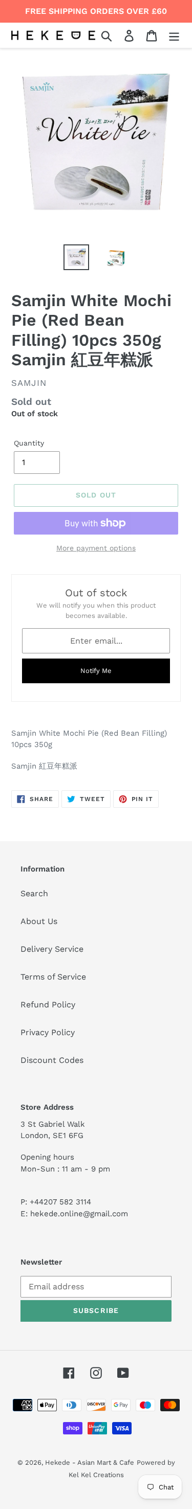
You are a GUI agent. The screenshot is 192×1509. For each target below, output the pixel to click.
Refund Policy (47, 1004)
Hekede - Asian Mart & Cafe (89, 1462)
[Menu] (174, 35)
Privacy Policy (47, 1032)
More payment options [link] (96, 548)
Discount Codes (51, 1060)
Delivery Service (51, 949)
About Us (38, 921)
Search (34, 893)
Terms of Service (53, 977)
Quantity (29, 443)
